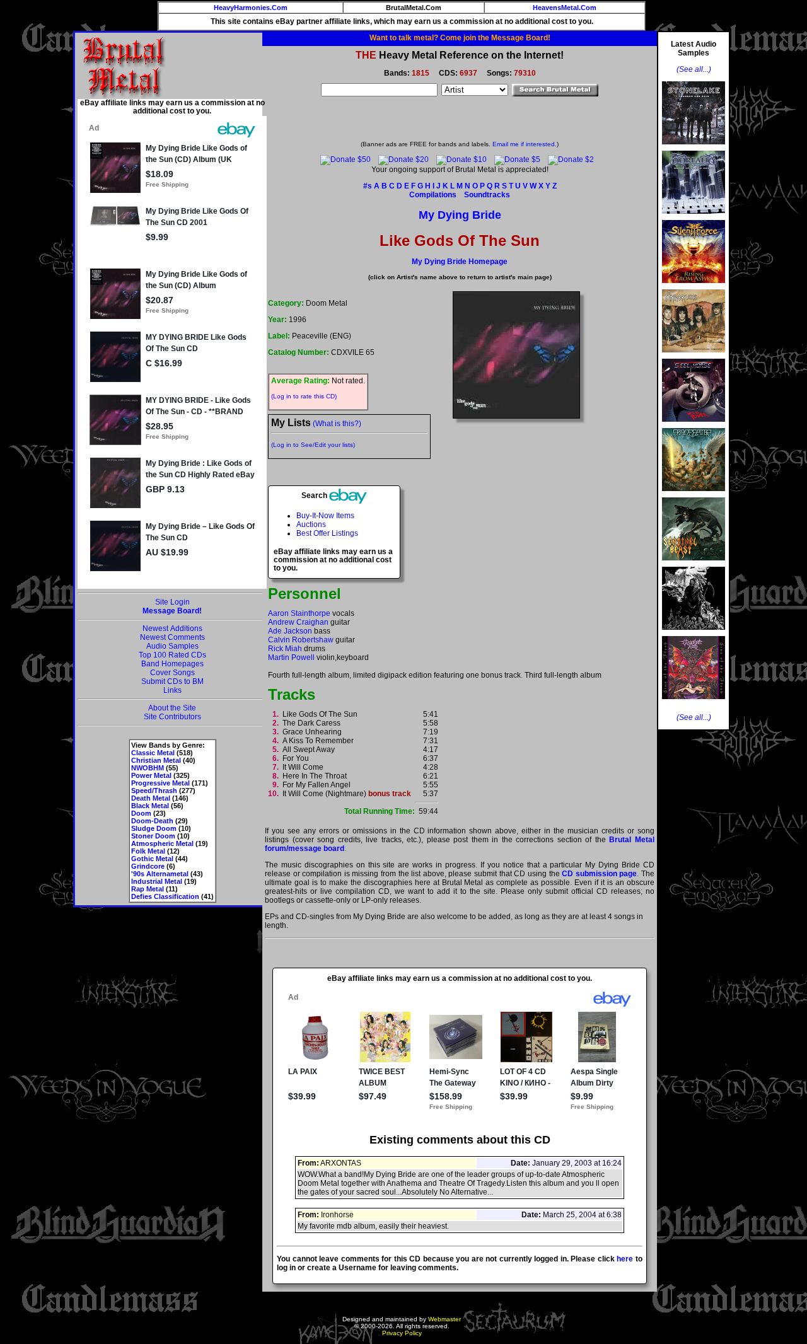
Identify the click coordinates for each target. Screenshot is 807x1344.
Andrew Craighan (298, 622)
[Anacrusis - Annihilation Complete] (693, 356)
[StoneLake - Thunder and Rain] (693, 148)
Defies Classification (165, 896)
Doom (141, 813)
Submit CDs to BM (172, 681)
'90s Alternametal (160, 874)
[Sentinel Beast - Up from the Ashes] (693, 564)
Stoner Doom (153, 836)
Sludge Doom (154, 828)
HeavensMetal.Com (564, 7)
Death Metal (150, 798)
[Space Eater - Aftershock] (693, 494)
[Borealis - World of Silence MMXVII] (693, 217)
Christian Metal (156, 760)
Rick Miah (285, 648)
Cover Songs (172, 672)
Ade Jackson (290, 631)
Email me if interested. (524, 144)
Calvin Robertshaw (301, 639)
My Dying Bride (460, 215)
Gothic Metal (152, 858)
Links (172, 690)
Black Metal (150, 805)
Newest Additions (172, 628)
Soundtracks (487, 194)
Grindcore (148, 866)
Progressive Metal (160, 783)
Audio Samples (172, 646)
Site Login (172, 602)
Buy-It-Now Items (325, 515)
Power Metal (151, 775)
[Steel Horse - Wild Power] (693, 425)
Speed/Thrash (154, 790)
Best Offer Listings (327, 533)
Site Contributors (172, 716)
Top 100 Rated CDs (172, 655)
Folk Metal (148, 851)
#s (367, 186)
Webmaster (444, 1319)
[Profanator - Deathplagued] (693, 633)
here (625, 1258)
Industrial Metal (156, 881)
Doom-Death (152, 821)
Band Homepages (172, 663)
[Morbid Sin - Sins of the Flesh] (693, 702)
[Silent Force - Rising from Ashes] (693, 286)
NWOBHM (147, 768)
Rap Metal (147, 889)
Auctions (311, 524)
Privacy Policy (402, 1333)
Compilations (432, 194)
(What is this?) (337, 423)
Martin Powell (291, 657)
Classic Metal (153, 752)
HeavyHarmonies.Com (250, 7)
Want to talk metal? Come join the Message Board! (459, 37)
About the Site (172, 708)
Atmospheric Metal (162, 843)
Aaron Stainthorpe (299, 613)
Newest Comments (172, 637)
